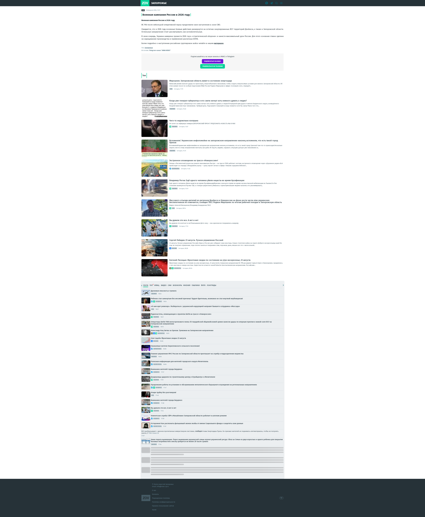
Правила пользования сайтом (163, 506)
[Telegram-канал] (271, 3)
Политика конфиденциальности (163, 502)
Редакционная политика (161, 498)
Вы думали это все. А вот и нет (183, 220)
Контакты (155, 494)
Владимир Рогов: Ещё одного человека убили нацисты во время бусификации (206, 180)
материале (218, 43)
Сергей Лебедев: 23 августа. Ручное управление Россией (196, 240)
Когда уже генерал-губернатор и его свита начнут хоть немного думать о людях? (208, 101)
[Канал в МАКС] (267, 3)
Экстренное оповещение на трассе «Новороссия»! (193, 160)
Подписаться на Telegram (212, 66)
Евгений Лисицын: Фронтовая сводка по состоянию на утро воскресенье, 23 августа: (210, 260)
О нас (154, 490)
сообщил (198, 431)
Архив (154, 510)
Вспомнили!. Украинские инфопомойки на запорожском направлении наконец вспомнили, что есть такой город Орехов (223, 141)
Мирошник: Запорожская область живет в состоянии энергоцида (200, 81)
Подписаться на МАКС (212, 61)
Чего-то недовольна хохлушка (183, 120)
